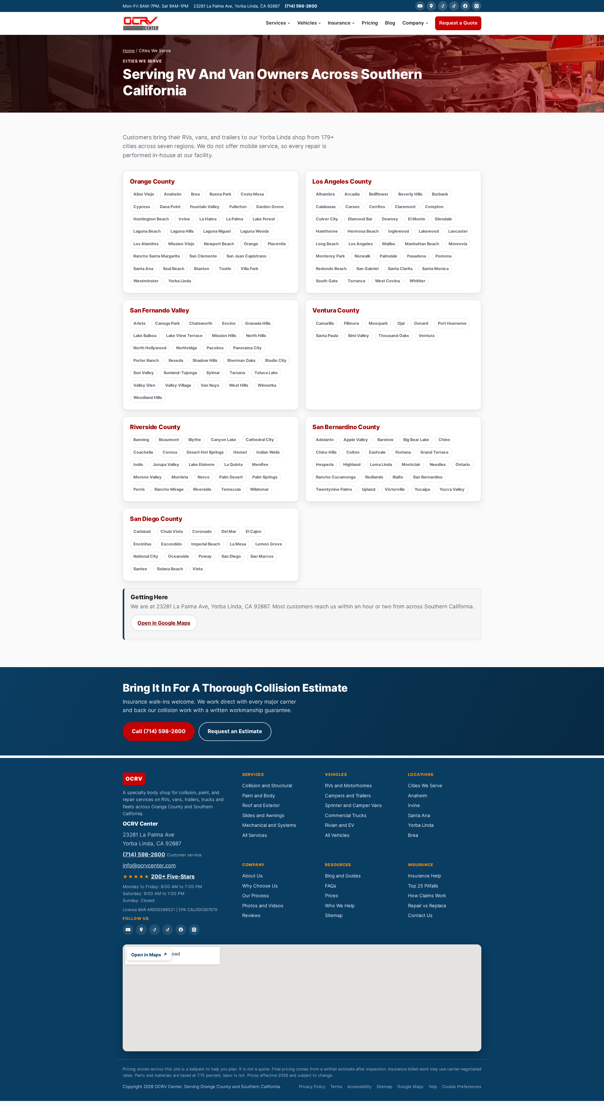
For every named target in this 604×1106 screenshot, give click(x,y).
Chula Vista (171, 531)
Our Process (255, 896)
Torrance (357, 281)
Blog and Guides (343, 876)
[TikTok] (454, 6)
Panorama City (247, 348)
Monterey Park (330, 256)
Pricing (370, 23)
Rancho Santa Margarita (156, 256)
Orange (251, 243)
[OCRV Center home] (141, 23)
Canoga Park (167, 323)
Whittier (417, 281)
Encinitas (142, 544)
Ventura (426, 335)
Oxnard (421, 323)
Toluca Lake (266, 372)
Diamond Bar (360, 219)
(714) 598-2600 (301, 5)
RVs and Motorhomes (348, 785)
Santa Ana (143, 268)
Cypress (141, 206)
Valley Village (178, 385)
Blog (390, 23)
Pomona (443, 256)
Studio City (276, 360)
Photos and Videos (262, 906)
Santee (140, 569)
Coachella (143, 452)
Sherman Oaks (241, 360)
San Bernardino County (346, 427)
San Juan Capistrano (246, 256)
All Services (254, 835)
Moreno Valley (147, 477)
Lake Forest (264, 219)
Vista (198, 569)
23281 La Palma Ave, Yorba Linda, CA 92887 (236, 5)
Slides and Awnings (263, 815)
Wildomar (259, 489)
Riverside (202, 489)
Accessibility (359, 1086)
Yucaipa (422, 489)
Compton (434, 206)
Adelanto (325, 439)
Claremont (405, 206)
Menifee (260, 464)
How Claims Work (427, 896)
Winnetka (267, 385)
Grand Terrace (434, 452)
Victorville (395, 489)
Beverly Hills (410, 194)
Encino (229, 323)
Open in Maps (149, 954)
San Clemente (203, 256)
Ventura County (335, 310)
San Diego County (156, 519)
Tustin (225, 268)
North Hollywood (149, 348)
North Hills (256, 335)
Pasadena (416, 256)
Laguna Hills (182, 231)
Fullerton (238, 206)
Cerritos (377, 206)
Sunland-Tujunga (180, 372)
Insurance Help (424, 876)
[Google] (431, 6)
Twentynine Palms (334, 489)
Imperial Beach (205, 544)
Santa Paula (327, 335)
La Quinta (233, 464)
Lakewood (429, 231)
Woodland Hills (147, 397)
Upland (368, 489)
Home (129, 50)
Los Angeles (361, 243)
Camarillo (325, 323)
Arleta (139, 323)
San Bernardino (428, 477)
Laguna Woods (254, 231)
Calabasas (326, 206)
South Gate (327, 281)
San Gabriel (367, 268)
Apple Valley (356, 439)
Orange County (152, 181)
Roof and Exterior (261, 805)
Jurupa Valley (166, 464)
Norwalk (362, 256)
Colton (353, 452)
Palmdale (388, 256)
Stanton (201, 268)
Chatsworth (200, 323)
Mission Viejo (181, 243)
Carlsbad (142, 531)
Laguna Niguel (217, 231)
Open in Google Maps (163, 623)
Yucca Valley (452, 489)
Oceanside (178, 556)
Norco (204, 477)
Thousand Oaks (393, 335)
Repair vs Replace (427, 906)
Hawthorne (327, 231)
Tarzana (237, 372)
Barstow (386, 439)
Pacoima (215, 348)
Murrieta (179, 477)
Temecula (231, 489)
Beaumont (169, 439)
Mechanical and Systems (269, 825)
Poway (205, 556)
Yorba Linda (179, 281)
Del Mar (228, 531)
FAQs (330, 886)
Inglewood (398, 231)
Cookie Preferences (461, 1086)
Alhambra (325, 194)
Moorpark (378, 323)
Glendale (443, 219)
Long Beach (327, 243)
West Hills (238, 385)
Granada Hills (258, 323)
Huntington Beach (151, 219)
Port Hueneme (452, 323)
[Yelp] (442, 6)
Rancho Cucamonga (335, 477)
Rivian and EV (339, 825)
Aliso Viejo (143, 194)
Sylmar (213, 372)
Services (276, 23)
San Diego (231, 556)
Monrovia (458, 243)
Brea (195, 194)
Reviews (251, 915)
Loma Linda (381, 464)
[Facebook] (465, 6)
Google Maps (410, 1086)
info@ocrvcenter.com (149, 865)
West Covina (387, 281)
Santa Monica (435, 268)
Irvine (184, 219)
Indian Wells (268, 452)
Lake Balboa (144, 335)
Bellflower (379, 194)
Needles (438, 464)
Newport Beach (219, 243)
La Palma (234, 219)
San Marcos (261, 556)
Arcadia (352, 194)
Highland (352, 464)
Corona (170, 452)
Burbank (440, 194)
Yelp (432, 1086)
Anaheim (173, 194)
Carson (352, 206)
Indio (138, 464)
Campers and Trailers (348, 796)
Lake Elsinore (202, 464)
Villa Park (249, 268)
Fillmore (351, 323)
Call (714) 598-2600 (159, 731)
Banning (141, 439)
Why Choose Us (260, 886)
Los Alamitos (146, 243)
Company (413, 23)
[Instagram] (476, 6)
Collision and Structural (267, 785)
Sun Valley (143, 372)
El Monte (416, 219)
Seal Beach (173, 268)
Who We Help (340, 906)
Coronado (202, 531)
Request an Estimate (235, 731)
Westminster (146, 281)
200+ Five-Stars (173, 876)
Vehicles (307, 23)
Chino (444, 439)
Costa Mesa (252, 194)
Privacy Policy (312, 1086)
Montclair (411, 464)
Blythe (194, 439)
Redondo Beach (331, 268)
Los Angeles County (342, 181)
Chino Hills (326, 452)
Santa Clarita (400, 268)
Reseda (176, 360)
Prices (331, 896)
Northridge (186, 348)
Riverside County (155, 427)
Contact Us (420, 915)
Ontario (463, 464)
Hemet (240, 452)
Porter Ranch (146, 360)
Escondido (171, 544)
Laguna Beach (147, 231)
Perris (139, 489)
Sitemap (334, 915)
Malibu (388, 243)
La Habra (207, 219)
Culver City (327, 219)
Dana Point (170, 206)
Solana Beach (170, 569)
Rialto (398, 477)
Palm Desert (231, 477)
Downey (390, 219)
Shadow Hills (205, 360)
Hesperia (324, 464)
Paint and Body (258, 796)
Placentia (277, 243)
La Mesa (238, 544)
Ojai (401, 323)
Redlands (374, 477)
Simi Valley (358, 335)
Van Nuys (210, 385)
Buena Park (220, 194)
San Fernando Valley (159, 310)
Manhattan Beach (422, 243)
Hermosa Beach (363, 231)
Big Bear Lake (416, 439)
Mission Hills (224, 335)
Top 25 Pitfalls (423, 886)
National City (145, 556)
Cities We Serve (425, 785)
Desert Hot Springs (205, 452)
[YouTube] (420, 6)
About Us (252, 876)
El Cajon (253, 531)
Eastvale (377, 452)
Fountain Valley (205, 206)
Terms (336, 1086)
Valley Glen (144, 385)
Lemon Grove (268, 544)
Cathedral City (260, 439)
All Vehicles (337, 835)
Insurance (339, 23)
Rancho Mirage (169, 489)
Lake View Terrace (184, 335)
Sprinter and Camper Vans (353, 805)
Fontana (403, 452)
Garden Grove (270, 206)
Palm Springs (264, 477)
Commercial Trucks (345, 815)
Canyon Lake (223, 439)
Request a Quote (458, 23)
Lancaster (458, 231)
